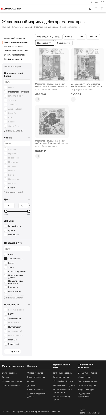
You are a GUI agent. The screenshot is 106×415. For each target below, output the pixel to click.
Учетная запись (9, 373)
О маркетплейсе (35, 373)
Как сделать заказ (36, 377)
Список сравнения (11, 385)
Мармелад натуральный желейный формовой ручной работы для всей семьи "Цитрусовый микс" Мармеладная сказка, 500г (51, 85)
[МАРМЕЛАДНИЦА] (11, 8)
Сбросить (14, 351)
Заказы (5, 377)
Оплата (30, 381)
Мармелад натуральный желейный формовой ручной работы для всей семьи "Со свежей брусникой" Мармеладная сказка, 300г (51, 142)
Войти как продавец (62, 373)
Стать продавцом (61, 377)
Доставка (31, 385)
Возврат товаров (35, 389)
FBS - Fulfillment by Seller (64, 385)
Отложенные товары (12, 381)
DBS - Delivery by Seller (63, 381)
